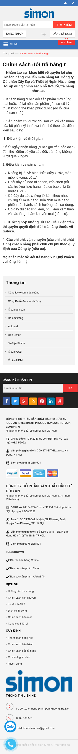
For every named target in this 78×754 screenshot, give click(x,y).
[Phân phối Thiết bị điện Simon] (39, 14)
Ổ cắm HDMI (15, 360)
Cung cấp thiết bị (18, 623)
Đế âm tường (15, 318)
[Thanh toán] (72, 3)
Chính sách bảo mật (20, 617)
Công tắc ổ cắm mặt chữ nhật (25, 301)
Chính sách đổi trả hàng (22, 650)
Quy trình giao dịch (19, 657)
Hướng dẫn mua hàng (21, 591)
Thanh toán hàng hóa (20, 637)
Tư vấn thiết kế (16, 604)
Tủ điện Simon (16, 343)
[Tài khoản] (65, 3)
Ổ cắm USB (15, 351)
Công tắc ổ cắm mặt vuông (23, 292)
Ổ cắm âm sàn (16, 309)
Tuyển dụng (15, 663)
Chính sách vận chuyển (22, 597)
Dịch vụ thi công (17, 610)
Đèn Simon (14, 334)
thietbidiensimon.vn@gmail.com (36, 728)
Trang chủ (8, 53)
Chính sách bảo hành (20, 644)
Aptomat (13, 326)
